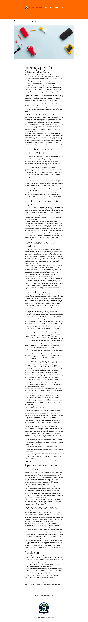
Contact (56, 7)
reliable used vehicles (56, 584)
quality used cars (47, 584)
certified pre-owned (29, 584)
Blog (51, 7)
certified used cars (38, 584)
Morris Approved (35, 8)
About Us (46, 7)
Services (61, 7)
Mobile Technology (39, 582)
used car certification (29, 585)
